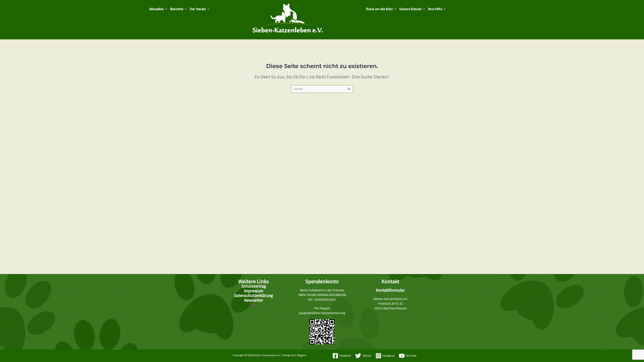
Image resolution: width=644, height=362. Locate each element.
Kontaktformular (390, 290)
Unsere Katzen (410, 9)
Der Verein (198, 9)
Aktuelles (156, 9)
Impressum (253, 290)
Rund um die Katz (379, 9)
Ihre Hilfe (435, 9)
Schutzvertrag (253, 286)
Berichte (176, 9)
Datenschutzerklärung (253, 295)
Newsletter (253, 300)
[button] (158, 9)
